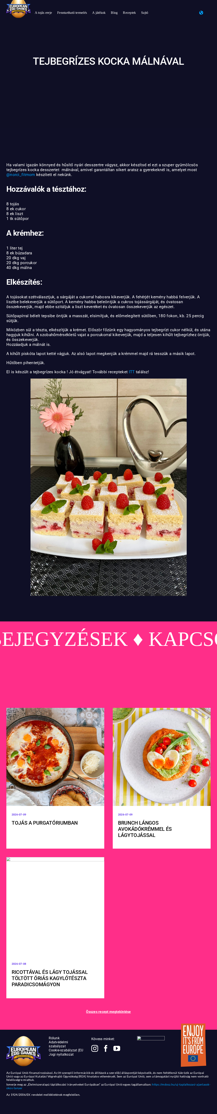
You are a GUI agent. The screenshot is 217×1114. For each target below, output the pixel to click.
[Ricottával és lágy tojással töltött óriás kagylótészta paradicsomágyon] (55, 906)
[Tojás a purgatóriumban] (55, 757)
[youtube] (116, 1048)
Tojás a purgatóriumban (45, 823)
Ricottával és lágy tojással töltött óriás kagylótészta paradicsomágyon (50, 978)
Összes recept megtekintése (108, 1012)
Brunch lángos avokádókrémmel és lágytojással (145, 829)
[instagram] (94, 1048)
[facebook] (105, 1048)
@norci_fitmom (20, 174)
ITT (132, 371)
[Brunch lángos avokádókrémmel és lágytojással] (162, 757)
